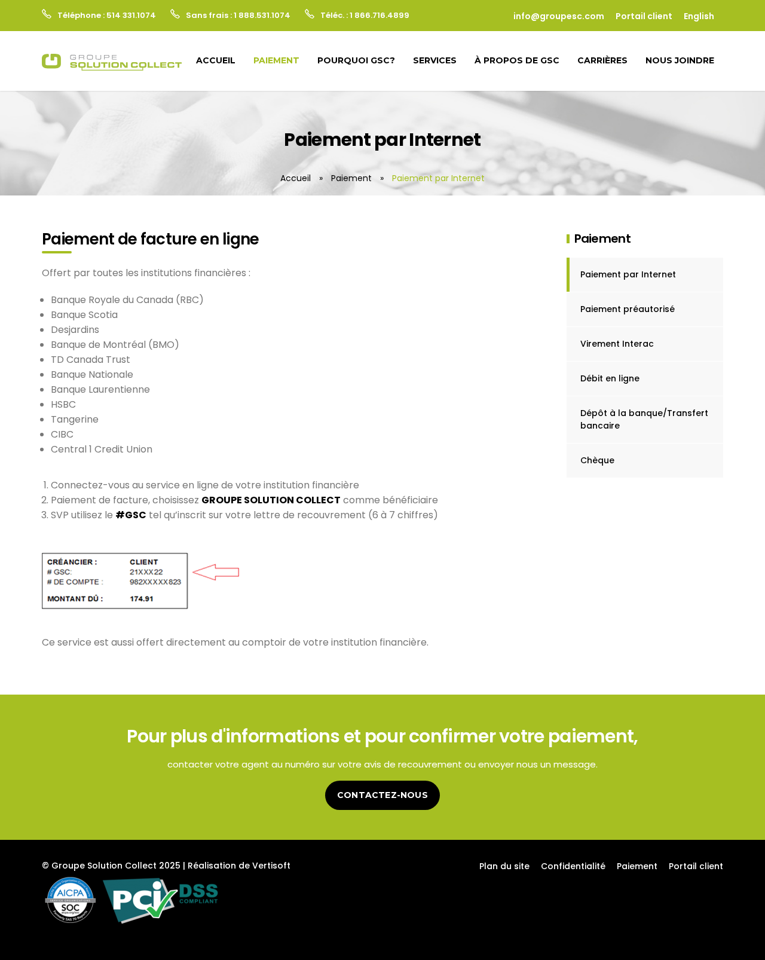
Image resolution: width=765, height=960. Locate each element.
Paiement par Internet (628, 274)
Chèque (597, 460)
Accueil (215, 60)
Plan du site (504, 866)
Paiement (276, 60)
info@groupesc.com (558, 16)
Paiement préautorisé (627, 309)
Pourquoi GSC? (356, 60)
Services (435, 60)
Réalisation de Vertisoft (239, 866)
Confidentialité (573, 866)
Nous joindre (679, 60)
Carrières (602, 60)
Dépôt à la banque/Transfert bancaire (644, 419)
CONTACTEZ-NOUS (382, 795)
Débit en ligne (609, 378)
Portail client (644, 16)
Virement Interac (617, 344)
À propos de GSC (517, 60)
